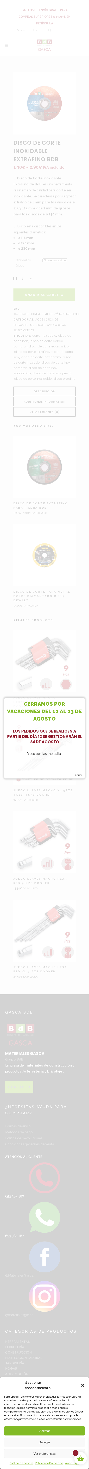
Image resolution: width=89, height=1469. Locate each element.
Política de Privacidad (49, 1463)
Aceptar (44, 1431)
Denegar (44, 1442)
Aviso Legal (72, 1463)
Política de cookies (21, 1463)
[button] (83, 1385)
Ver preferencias (45, 1453)
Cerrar (78, 775)
